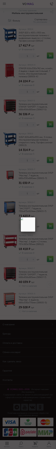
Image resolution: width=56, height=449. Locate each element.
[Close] (35, 217)
